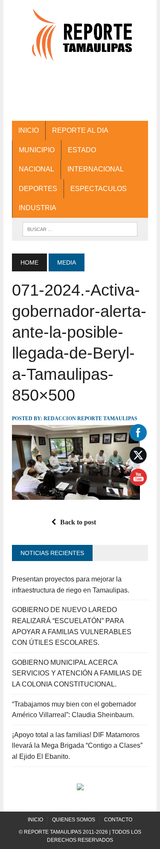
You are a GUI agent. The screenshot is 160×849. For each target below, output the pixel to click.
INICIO (28, 130)
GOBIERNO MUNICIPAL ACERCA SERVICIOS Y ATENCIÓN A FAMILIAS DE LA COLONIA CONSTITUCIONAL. (77, 673)
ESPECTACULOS (98, 188)
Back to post (78, 522)
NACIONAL (36, 169)
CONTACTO (118, 820)
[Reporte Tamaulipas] (80, 39)
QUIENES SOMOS (73, 820)
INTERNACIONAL (95, 169)
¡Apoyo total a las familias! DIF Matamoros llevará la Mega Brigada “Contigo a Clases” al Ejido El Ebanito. (77, 745)
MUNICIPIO (37, 150)
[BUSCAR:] (80, 228)
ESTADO (82, 150)
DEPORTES (38, 188)
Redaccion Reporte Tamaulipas (90, 419)
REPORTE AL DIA (80, 130)
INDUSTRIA (37, 207)
